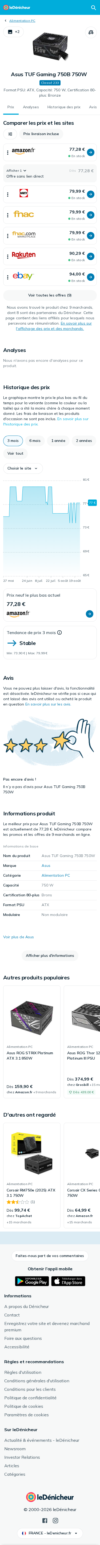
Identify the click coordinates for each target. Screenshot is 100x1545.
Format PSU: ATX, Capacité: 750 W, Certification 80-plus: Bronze (50, 93)
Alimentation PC (22, 21)
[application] (50, 531)
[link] (32, 1042)
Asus (46, 865)
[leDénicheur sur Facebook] (45, 1520)
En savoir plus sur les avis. (48, 704)
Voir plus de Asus (18, 937)
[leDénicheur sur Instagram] (55, 1520)
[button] (13, 32)
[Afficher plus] (7, 152)
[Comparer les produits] (91, 32)
